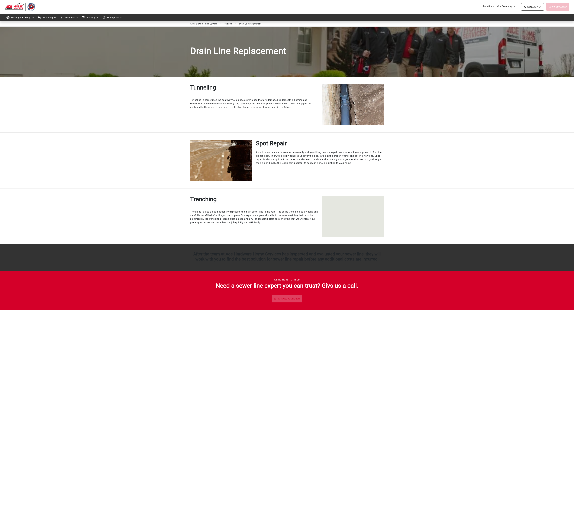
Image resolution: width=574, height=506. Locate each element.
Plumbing (47, 17)
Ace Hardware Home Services (203, 24)
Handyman (113, 17)
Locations (488, 6)
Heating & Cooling (21, 17)
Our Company (504, 6)
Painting (91, 17)
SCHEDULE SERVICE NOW (289, 299)
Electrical (70, 17)
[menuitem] (488, 6)
